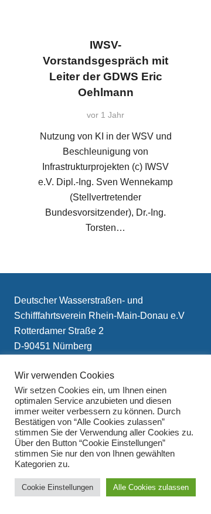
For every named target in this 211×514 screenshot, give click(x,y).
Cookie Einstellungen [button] (57, 487)
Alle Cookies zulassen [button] (151, 487)
